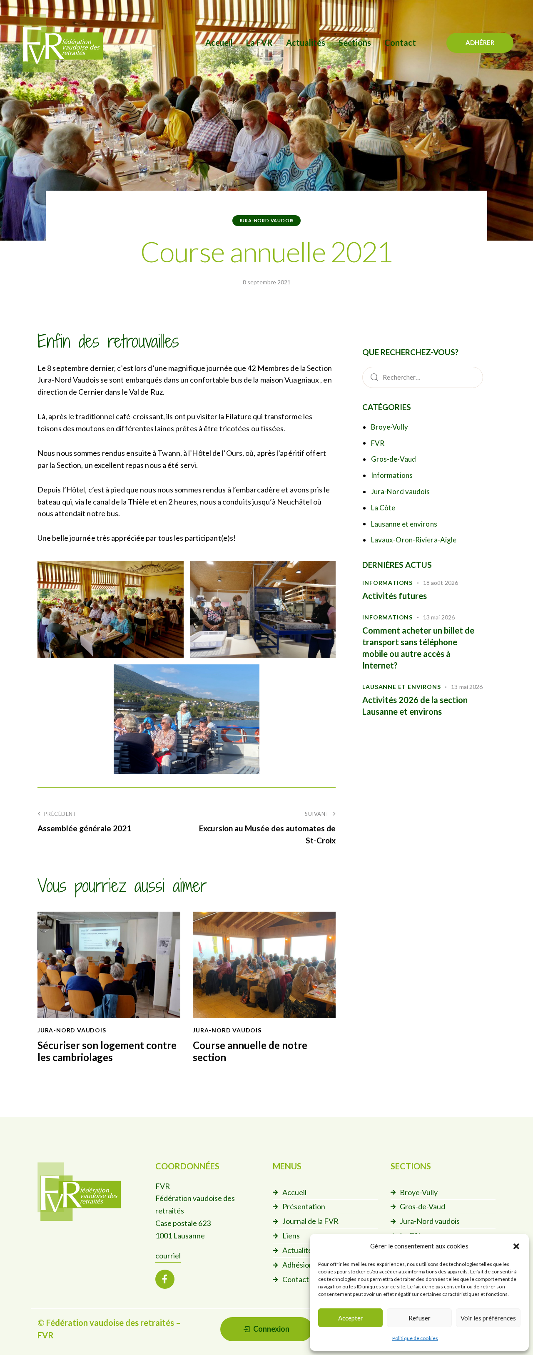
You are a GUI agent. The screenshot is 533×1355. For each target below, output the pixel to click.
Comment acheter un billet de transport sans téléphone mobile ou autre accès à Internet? (418, 648)
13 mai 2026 (439, 617)
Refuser (419, 1318)
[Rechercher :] (422, 376)
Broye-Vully (389, 427)
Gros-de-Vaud (393, 459)
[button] (516, 1246)
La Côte (383, 507)
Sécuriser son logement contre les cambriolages (107, 1051)
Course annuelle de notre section (250, 1051)
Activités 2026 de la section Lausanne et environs (415, 705)
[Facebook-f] (164, 1279)
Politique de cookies (415, 1338)
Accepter (350, 1318)
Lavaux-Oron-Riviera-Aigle (414, 539)
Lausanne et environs (404, 524)
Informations (392, 475)
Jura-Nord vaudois (266, 220)
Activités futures (394, 596)
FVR (377, 443)
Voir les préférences (488, 1318)
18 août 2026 (440, 582)
